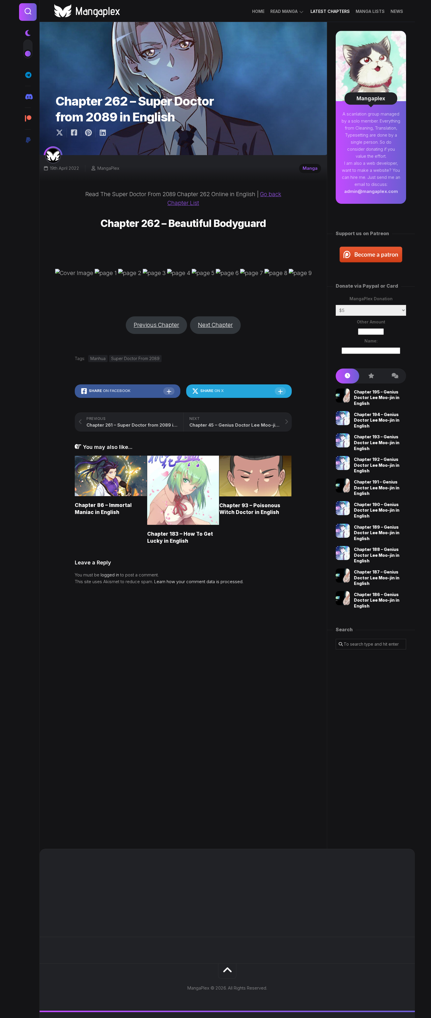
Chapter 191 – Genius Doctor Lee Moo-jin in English (376, 487)
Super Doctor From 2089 (135, 358)
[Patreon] (28, 118)
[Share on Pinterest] (88, 133)
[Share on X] (61, 133)
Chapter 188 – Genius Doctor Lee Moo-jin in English (376, 555)
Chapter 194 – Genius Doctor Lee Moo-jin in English (376, 420)
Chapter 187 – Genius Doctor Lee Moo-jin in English (376, 577)
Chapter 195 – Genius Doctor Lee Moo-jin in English (376, 397)
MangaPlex (108, 168)
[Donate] (28, 140)
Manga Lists (370, 11)
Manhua (98, 358)
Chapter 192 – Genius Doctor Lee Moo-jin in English (376, 465)
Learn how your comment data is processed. (198, 581)
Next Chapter (215, 325)
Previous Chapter (156, 325)
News (397, 11)
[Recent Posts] (347, 376)
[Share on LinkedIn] (102, 133)
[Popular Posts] (371, 376)
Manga (310, 168)
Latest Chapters (330, 11)
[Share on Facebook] (74, 133)
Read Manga (284, 11)
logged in (110, 575)
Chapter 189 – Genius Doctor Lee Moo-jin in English (376, 533)
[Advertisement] (371, 749)
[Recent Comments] (394, 376)
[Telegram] (28, 75)
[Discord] (28, 96)
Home (258, 11)
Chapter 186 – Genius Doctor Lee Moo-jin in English (376, 600)
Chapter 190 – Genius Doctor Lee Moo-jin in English (376, 510)
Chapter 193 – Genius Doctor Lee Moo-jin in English (376, 442)
